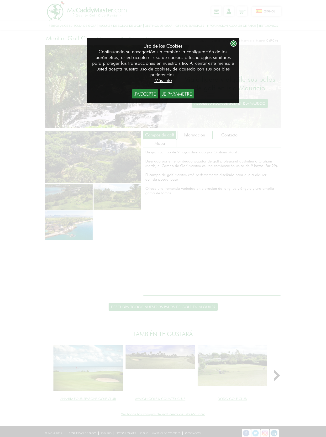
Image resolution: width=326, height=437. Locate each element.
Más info (163, 80)
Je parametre (177, 94)
